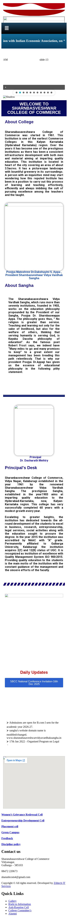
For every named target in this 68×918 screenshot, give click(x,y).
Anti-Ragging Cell (18, 907)
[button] (6, 28)
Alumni (12, 913)
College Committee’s (19, 910)
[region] (34, 74)
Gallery (12, 900)
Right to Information (19, 904)
